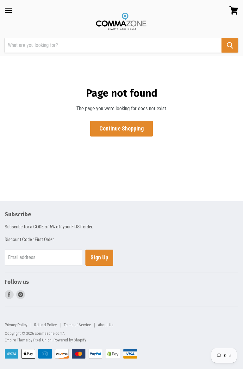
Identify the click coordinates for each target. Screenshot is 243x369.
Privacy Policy (16, 324)
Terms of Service (77, 324)
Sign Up (99, 257)
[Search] (229, 45)
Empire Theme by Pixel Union (28, 340)
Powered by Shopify (69, 340)
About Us (105, 324)
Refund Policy (45, 324)
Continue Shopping (121, 128)
